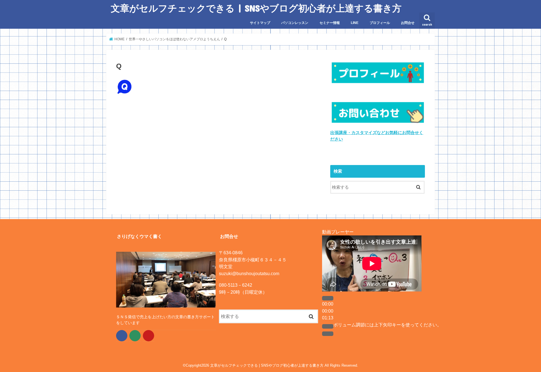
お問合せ (407, 23)
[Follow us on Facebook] (121, 335)
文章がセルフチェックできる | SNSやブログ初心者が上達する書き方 (256, 8)
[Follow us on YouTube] (148, 335)
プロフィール (380, 23)
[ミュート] (327, 326)
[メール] (135, 335)
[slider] (387, 324)
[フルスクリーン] (327, 333)
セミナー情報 (330, 23)
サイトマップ (260, 23)
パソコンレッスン (294, 23)
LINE (354, 23)
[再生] (327, 298)
